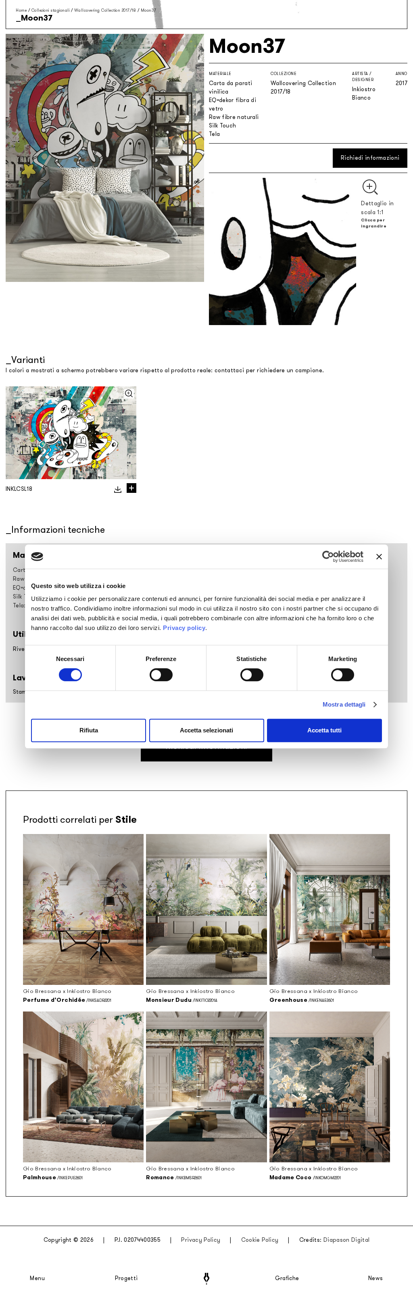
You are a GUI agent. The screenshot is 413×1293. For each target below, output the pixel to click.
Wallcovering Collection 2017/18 (105, 10)
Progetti (126, 1278)
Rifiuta (88, 730)
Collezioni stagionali (50, 10)
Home (21, 10)
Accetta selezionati (206, 730)
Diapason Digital (346, 1240)
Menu (37, 1278)
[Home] (206, 1279)
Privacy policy (184, 627)
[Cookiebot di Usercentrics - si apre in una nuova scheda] (328, 557)
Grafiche (287, 1278)
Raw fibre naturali (234, 117)
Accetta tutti (324, 730)
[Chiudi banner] (379, 556)
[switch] (161, 674)
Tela (214, 134)
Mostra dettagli (344, 704)
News (375, 1278)
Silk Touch (222, 125)
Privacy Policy (200, 1240)
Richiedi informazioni (370, 158)
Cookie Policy (260, 1240)
